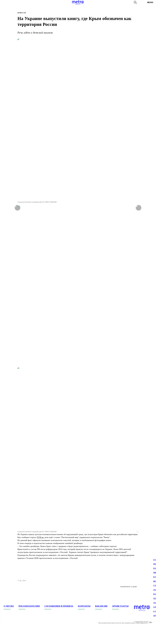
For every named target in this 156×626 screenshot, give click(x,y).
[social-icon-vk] (5, 622)
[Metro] (78, 2)
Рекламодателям (29, 606)
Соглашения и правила (58, 606)
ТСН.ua (40, 537)
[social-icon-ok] (14, 622)
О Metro (9, 606)
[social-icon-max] (19, 622)
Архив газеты (120, 606)
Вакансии (101, 606)
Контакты (84, 606)
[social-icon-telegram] (10, 622)
